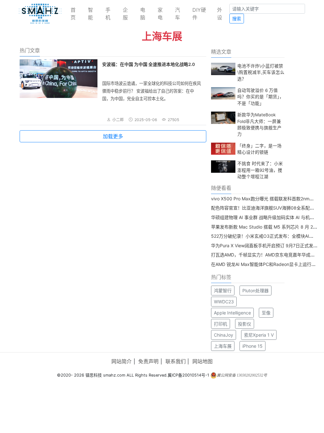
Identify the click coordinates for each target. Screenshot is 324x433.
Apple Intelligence (232, 312)
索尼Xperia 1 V (259, 335)
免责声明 (148, 361)
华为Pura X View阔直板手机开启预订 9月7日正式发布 (264, 245)
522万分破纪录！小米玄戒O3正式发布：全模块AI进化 (264, 236)
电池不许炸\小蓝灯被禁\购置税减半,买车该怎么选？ (260, 72)
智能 (90, 14)
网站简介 (121, 361)
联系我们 (175, 361)
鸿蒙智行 (223, 290)
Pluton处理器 (255, 290)
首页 (73, 14)
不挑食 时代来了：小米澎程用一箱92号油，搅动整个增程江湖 (260, 170)
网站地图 (202, 361)
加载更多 (113, 136)
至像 (266, 312)
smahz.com (114, 375)
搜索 (236, 18)
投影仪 (244, 323)
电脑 (142, 14)
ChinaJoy (223, 335)
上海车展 (223, 346)
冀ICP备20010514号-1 (188, 375)
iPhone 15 (252, 346)
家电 (160, 14)
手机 (107, 14)
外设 (219, 14)
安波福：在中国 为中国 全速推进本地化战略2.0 (148, 64)
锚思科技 (93, 375)
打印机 (220, 323)
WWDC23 (224, 301)
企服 (125, 14)
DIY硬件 (199, 14)
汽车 (177, 14)
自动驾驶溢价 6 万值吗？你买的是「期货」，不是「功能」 (260, 97)
